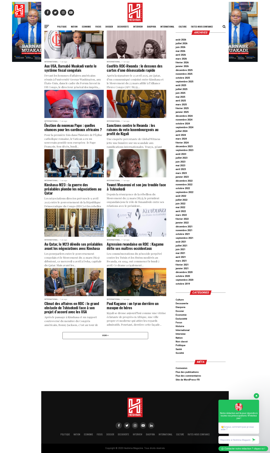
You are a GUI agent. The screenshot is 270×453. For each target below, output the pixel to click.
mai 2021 (180, 253)
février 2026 (182, 62)
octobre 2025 (183, 78)
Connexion (181, 368)
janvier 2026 (182, 66)
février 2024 (182, 142)
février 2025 (182, 108)
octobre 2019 (183, 284)
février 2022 (182, 219)
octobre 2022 (183, 188)
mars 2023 (181, 173)
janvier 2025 (182, 112)
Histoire (180, 326)
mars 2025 (181, 104)
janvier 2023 (182, 177)
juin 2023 (180, 161)
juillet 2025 (181, 89)
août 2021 (181, 241)
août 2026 (181, 39)
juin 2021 (180, 249)
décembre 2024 (184, 116)
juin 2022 (180, 203)
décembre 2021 (184, 226)
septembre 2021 (184, 238)
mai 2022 (180, 207)
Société (180, 353)
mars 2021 (181, 261)
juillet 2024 (181, 131)
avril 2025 (181, 100)
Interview (138, 26)
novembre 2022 (184, 184)
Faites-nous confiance (202, 26)
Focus (98, 26)
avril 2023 (181, 169)
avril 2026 (181, 55)
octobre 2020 (183, 276)
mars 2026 (181, 59)
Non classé (182, 341)
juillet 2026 (181, 43)
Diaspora (151, 26)
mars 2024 (181, 139)
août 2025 (181, 85)
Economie (86, 26)
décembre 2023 (184, 146)
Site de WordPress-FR (188, 379)
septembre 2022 (184, 192)
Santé (179, 349)
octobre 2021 (183, 234)
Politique (62, 26)
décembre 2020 (184, 272)
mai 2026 (180, 51)
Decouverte (123, 26)
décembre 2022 (184, 181)
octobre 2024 (183, 123)
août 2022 (181, 196)
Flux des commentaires (188, 376)
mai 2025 (180, 97)
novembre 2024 (184, 119)
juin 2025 (180, 93)
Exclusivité (181, 319)
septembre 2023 (184, 150)
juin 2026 (180, 47)
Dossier (109, 26)
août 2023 (181, 154)
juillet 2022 (181, 200)
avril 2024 (181, 135)
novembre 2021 (184, 230)
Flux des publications (187, 372)
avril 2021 (181, 257)
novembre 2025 (184, 74)
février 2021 (182, 264)
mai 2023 (180, 165)
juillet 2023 (181, 158)
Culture (183, 26)
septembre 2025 (184, 81)
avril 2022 (181, 211)
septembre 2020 (184, 280)
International (167, 26)
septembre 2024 (184, 127)
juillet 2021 (181, 245)
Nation (74, 26)
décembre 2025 (184, 70)
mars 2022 (181, 215)
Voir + (105, 335)
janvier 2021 (182, 268)
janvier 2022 (182, 222)
